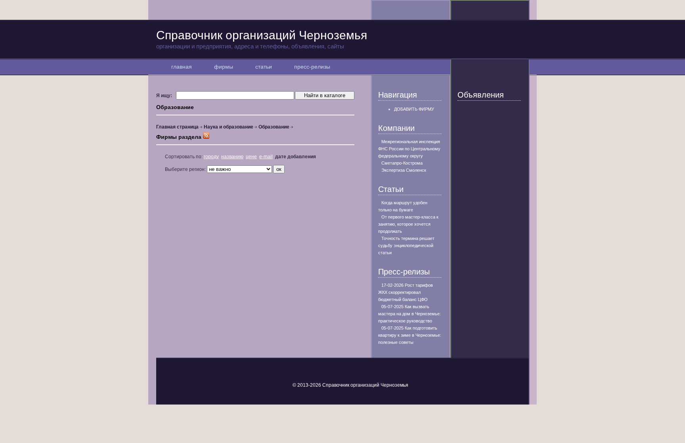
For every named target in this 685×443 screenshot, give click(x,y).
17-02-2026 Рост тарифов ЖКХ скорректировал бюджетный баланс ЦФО (405, 292)
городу (211, 156)
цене (251, 156)
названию (232, 156)
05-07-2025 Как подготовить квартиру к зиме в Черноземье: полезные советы (409, 335)
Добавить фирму (414, 109)
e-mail (266, 156)
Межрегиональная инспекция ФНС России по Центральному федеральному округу (409, 148)
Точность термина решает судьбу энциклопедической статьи (406, 245)
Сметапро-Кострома (402, 163)
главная (181, 66)
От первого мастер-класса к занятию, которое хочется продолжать (408, 224)
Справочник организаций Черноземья (261, 39)
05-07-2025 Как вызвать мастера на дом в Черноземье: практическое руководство (409, 313)
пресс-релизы (312, 66)
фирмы (223, 66)
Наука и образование (228, 127)
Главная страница (177, 127)
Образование (273, 127)
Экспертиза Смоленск (403, 170)
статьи (263, 66)
